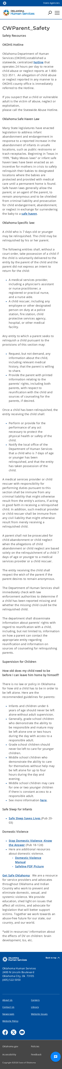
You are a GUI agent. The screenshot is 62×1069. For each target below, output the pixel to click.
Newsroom (8, 1014)
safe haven (29, 214)
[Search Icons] (50, 13)
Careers (35, 1000)
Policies (35, 1046)
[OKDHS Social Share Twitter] (13, 1032)
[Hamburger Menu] (57, 12)
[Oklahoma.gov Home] (4, 2)
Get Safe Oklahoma (16, 875)
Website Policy (10, 1021)
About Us (7, 1000)
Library (35, 1007)
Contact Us (8, 1007)
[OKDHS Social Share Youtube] (22, 1032)
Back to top (51, 958)
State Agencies (51, 2)
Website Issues (39, 1014)
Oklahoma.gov (10, 1046)
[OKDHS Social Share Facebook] (5, 1032)
